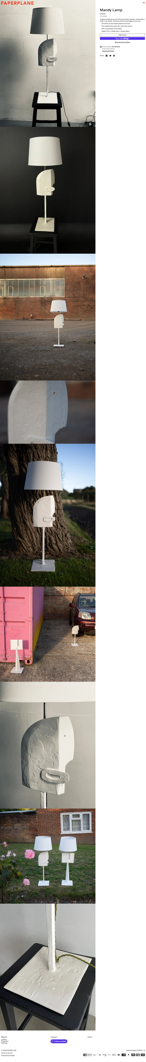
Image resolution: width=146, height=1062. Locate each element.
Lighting (4, 1039)
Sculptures (4, 1041)
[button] (47, 63)
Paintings (4, 1043)
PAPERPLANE (11, 1050)
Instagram (54, 1037)
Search (90, 1037)
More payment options (122, 42)
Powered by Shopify (8, 1055)
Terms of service (6, 1053)
